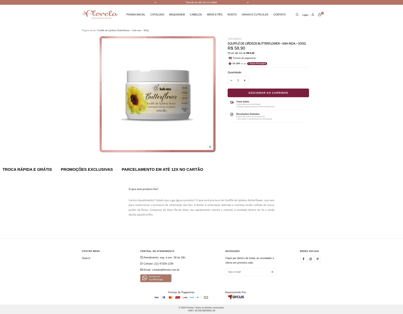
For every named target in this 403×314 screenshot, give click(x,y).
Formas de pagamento (244, 58)
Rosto (232, 14)
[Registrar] (272, 272)
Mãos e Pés (215, 14)
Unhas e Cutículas (255, 14)
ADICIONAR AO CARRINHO (268, 93)
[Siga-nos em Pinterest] (318, 259)
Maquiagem (177, 14)
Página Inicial (135, 14)
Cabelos (196, 14)
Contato (279, 14)
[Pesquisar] (297, 14)
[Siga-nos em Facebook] (303, 259)
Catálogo (157, 14)
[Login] (312, 14)
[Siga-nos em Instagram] (310, 259)
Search (86, 258)
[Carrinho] (319, 14)
